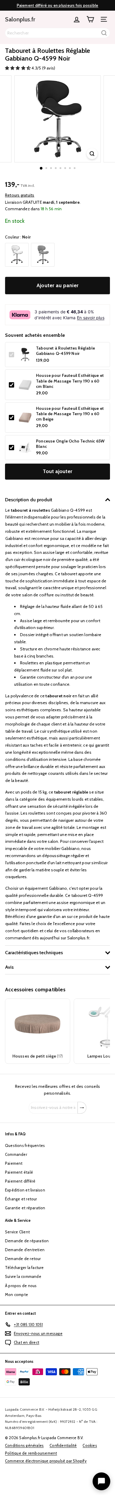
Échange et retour (21, 1199)
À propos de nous (21, 1285)
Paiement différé (20, 1181)
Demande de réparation (27, 1240)
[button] (18, 68)
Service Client (17, 1231)
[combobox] (57, 33)
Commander (16, 1154)
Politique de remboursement (31, 1453)
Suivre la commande (23, 1276)
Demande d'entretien (25, 1249)
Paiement (14, 1163)
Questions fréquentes (25, 1145)
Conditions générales (24, 1445)
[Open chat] (101, 1481)
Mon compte (16, 1294)
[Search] (104, 33)
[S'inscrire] (82, 1108)
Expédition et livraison (25, 1190)
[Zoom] (91, 153)
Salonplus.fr (20, 19)
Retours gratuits (19, 195)
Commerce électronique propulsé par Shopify (46, 1460)
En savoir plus (90, 317)
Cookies (90, 1445)
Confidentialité (63, 1445)
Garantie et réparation (25, 1207)
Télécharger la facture (24, 1267)
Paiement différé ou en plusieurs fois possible (57, 5)
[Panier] (90, 19)
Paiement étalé (19, 1172)
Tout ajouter (57, 471)
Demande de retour (23, 1258)
